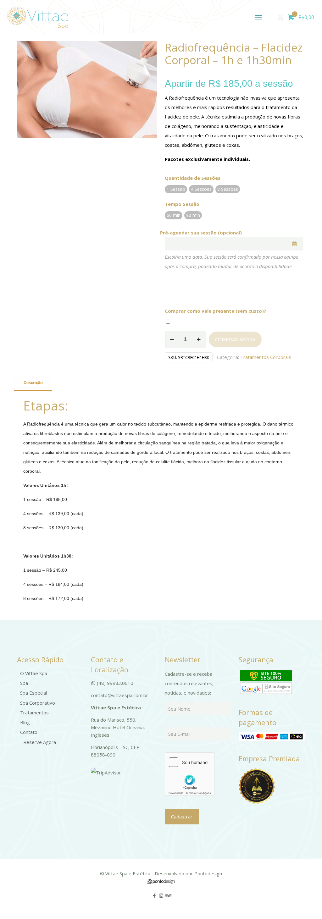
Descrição (33, 382)
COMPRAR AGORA (235, 339)
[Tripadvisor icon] (167, 895)
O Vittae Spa (33, 673)
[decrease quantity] (171, 339)
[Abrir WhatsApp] (306, 903)
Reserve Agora (39, 742)
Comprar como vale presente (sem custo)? (215, 311)
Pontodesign (208, 873)
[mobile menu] (258, 17)
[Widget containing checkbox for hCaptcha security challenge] (189, 774)
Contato (28, 732)
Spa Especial (33, 693)
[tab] (33, 383)
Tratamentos (34, 712)
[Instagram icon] (161, 895)
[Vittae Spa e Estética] (37, 17)
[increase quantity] (198, 339)
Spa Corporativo (37, 703)
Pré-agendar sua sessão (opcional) (201, 232)
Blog (25, 722)
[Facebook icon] (154, 895)
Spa (24, 683)
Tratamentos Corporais (265, 357)
